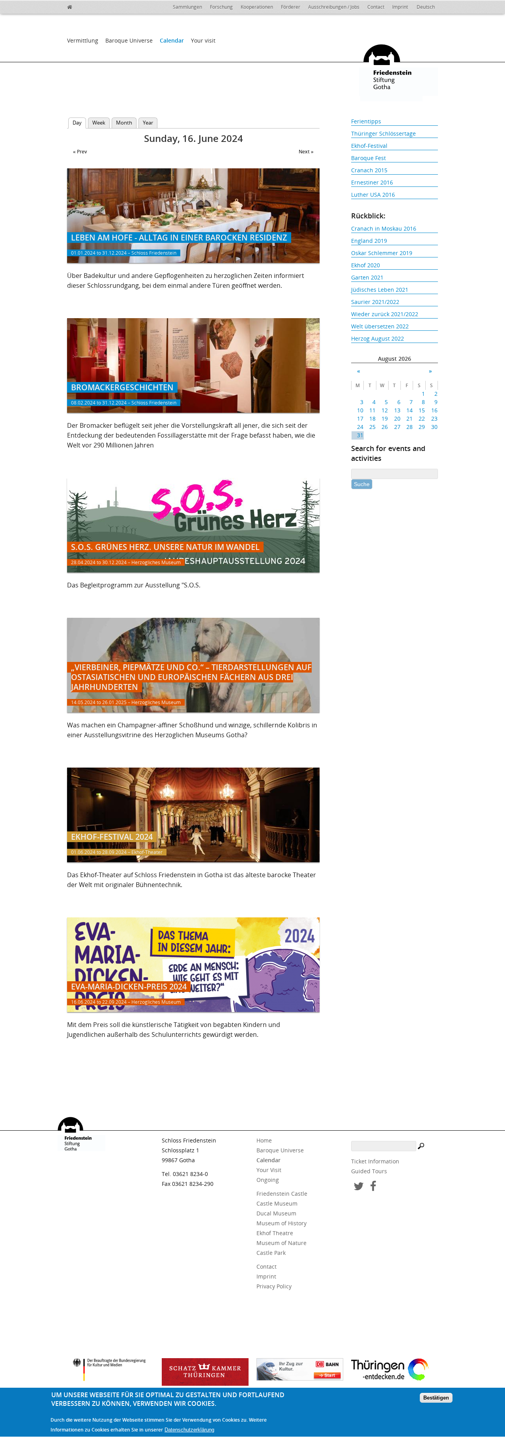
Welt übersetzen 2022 (380, 326)
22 (422, 418)
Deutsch (426, 7)
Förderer (290, 7)
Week (98, 122)
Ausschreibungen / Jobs (333, 7)
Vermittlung (82, 40)
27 (397, 427)
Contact (375, 7)
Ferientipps (366, 121)
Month (124, 122)
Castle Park (271, 1252)
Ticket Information (375, 1161)
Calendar (172, 40)
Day (79, 122)
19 (385, 418)
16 (434, 410)
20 (397, 418)
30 (434, 427)
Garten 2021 (367, 277)
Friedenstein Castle (281, 1193)
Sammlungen (187, 7)
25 (372, 427)
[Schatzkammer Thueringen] (205, 1372)
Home (264, 1140)
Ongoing (267, 1180)
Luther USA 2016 (373, 194)
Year (148, 122)
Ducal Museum (276, 1213)
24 (360, 427)
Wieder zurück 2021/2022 (384, 314)
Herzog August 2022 (377, 338)
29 (422, 427)
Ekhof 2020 (365, 265)
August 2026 (394, 358)
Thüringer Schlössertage (383, 133)
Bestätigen (436, 1398)
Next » (306, 151)
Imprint (400, 7)
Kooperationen (257, 7)
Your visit (203, 40)
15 (422, 410)
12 (385, 410)
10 (360, 410)
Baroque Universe (129, 40)
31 (360, 435)
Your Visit (268, 1170)
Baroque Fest (368, 158)
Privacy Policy (274, 1286)
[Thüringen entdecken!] (394, 1370)
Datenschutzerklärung (189, 1430)
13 (397, 410)
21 (409, 418)
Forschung (221, 7)
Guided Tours (369, 1171)
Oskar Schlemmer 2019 (381, 253)
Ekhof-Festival (369, 145)
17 (360, 418)
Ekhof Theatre (274, 1233)
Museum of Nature (281, 1243)
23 (434, 418)
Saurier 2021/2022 (375, 302)
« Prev (80, 151)
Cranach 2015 (369, 170)
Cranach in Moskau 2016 (383, 228)
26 (385, 427)
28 (409, 427)
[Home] (87, 6)
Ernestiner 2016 (372, 182)
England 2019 (369, 240)
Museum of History (281, 1223)
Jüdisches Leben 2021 (379, 289)
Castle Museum (276, 1203)
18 (372, 418)
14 (409, 410)
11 (372, 410)
